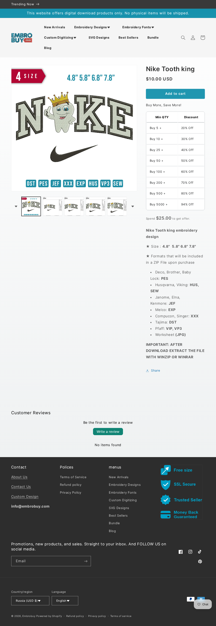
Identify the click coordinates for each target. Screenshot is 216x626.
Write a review (108, 431)
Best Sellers (118, 515)
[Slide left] (15, 206)
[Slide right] (132, 206)
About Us (19, 477)
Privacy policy (97, 616)
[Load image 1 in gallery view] (31, 206)
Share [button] (155, 370)
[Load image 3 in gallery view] (74, 206)
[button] (94, 27)
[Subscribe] (85, 561)
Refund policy (70, 485)
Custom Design (25, 496)
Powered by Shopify (49, 616)
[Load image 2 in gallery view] (52, 206)
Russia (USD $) (27, 600)
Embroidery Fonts (123, 492)
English (61, 600)
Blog (112, 531)
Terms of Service (73, 477)
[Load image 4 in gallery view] (95, 206)
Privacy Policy (70, 492)
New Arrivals (119, 477)
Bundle (114, 523)
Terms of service (121, 616)
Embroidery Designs (125, 485)
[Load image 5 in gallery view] (117, 206)
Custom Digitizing (123, 500)
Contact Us (21, 487)
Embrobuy (28, 616)
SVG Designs (119, 508)
